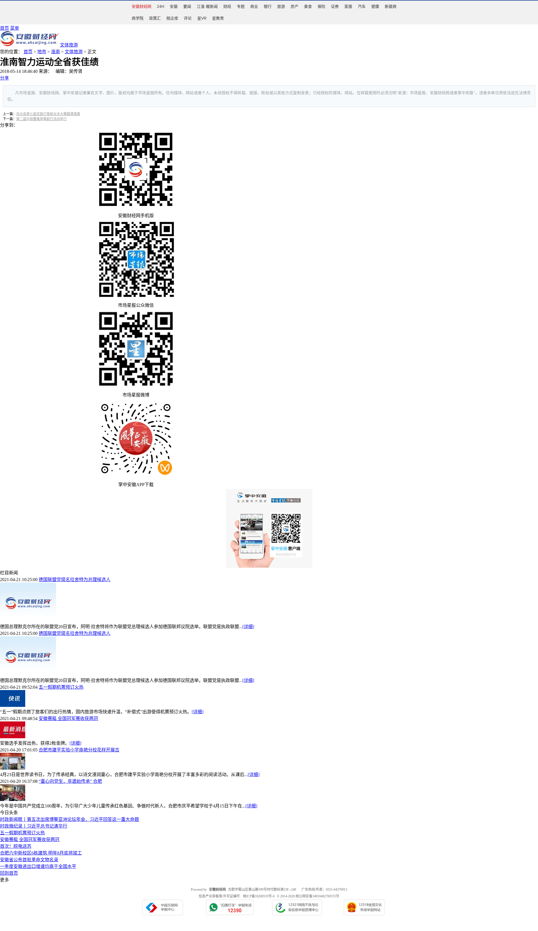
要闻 (187, 6)
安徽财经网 (141, 6)
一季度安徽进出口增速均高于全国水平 (38, 866)
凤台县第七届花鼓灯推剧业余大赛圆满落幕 (48, 114)
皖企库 (172, 18)
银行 (268, 6)
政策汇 (155, 18)
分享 (4, 78)
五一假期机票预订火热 (61, 687)
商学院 (137, 18)
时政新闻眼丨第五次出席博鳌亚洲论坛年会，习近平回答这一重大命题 (69, 819)
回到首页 (9, 873)
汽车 (362, 6)
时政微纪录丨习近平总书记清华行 (33, 826)
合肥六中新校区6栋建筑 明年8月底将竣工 (41, 853)
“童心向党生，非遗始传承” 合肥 (70, 781)
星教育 (218, 18)
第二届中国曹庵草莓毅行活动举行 (41, 119)
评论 (188, 18)
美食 (308, 6)
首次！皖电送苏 (15, 846)
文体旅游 (74, 51)
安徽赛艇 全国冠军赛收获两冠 (68, 718)
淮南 (55, 51)
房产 (294, 6)
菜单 (14, 28)
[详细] (248, 626)
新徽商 (390, 6)
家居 (348, 6)
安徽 (174, 6)
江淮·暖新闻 (207, 6)
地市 (41, 51)
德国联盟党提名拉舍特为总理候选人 (74, 579)
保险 (321, 6)
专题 (241, 6)
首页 (4, 28)
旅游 (281, 6)
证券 (335, 6)
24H (160, 6)
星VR (202, 18)
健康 (375, 6)
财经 (227, 6)
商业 (254, 6)
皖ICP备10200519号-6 (259, 896)
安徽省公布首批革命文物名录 (29, 859)
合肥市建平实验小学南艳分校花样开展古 (79, 749)
